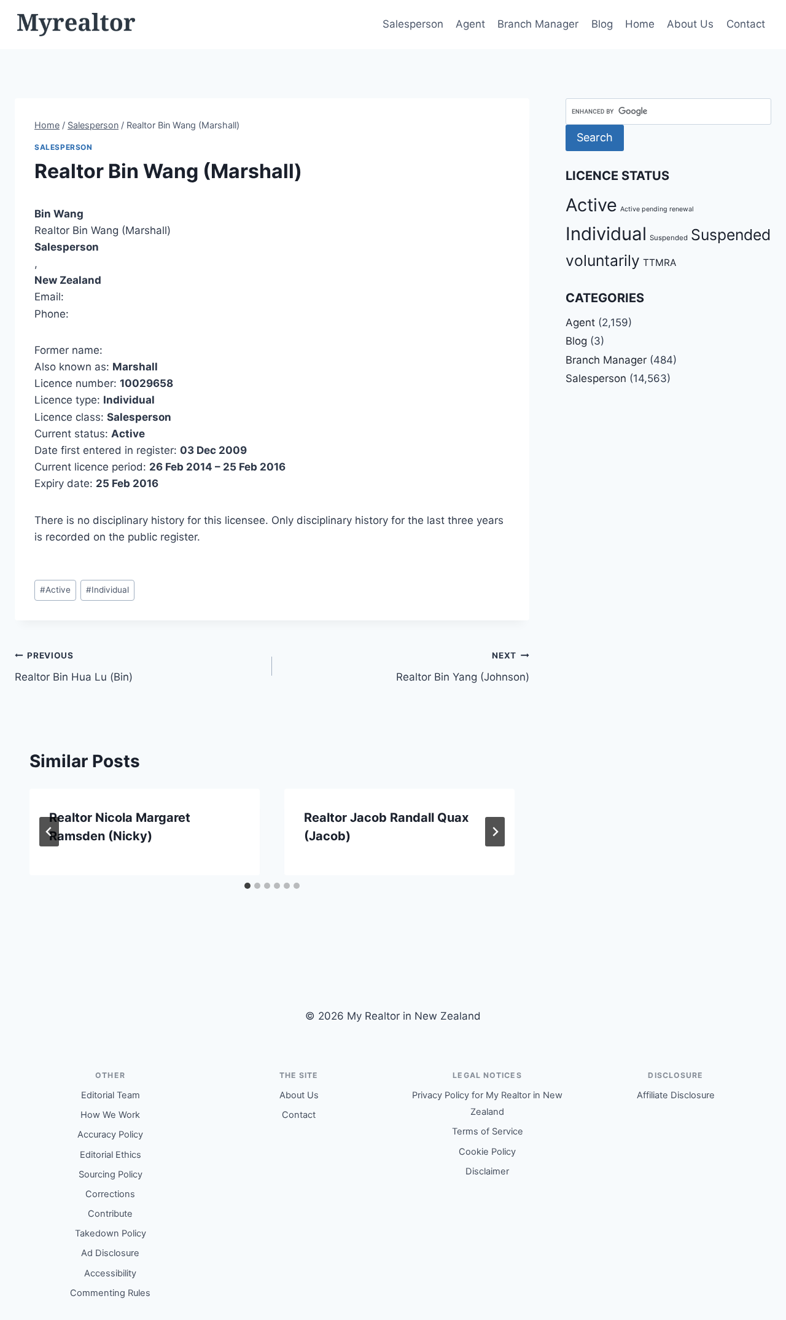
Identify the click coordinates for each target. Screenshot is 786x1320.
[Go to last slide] (49, 831)
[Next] (495, 831)
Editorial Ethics (110, 1154)
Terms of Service (487, 1131)
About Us (690, 24)
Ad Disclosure (110, 1253)
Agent (470, 24)
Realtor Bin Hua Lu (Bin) (74, 666)
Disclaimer (487, 1171)
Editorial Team (110, 1095)
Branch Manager (537, 24)
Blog (602, 24)
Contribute (110, 1213)
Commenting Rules (110, 1293)
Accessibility (110, 1273)
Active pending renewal (657, 209)
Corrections (110, 1194)
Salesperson (413, 24)
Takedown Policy (110, 1233)
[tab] (247, 886)
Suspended (669, 237)
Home (640, 24)
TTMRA (659, 262)
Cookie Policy (487, 1151)
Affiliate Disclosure (676, 1095)
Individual (107, 590)
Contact (745, 24)
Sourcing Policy (110, 1174)
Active (55, 590)
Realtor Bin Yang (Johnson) (462, 666)
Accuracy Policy (110, 1134)
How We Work (110, 1114)
